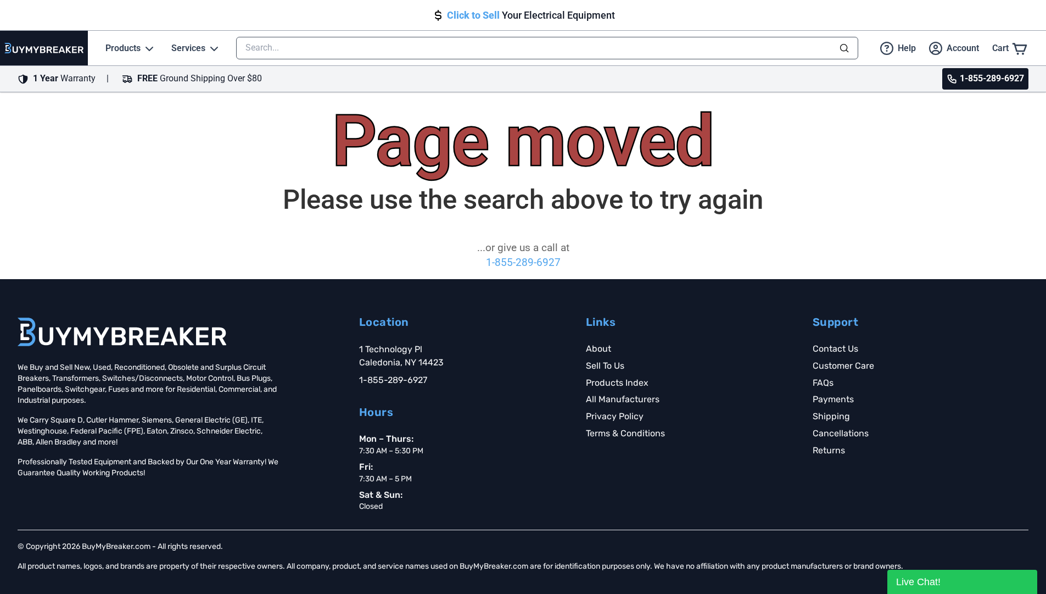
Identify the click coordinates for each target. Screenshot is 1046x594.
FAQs (823, 383)
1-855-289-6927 (523, 263)
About (598, 348)
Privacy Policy (615, 416)
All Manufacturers (622, 399)
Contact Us (835, 348)
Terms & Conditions (625, 433)
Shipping (831, 416)
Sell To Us (605, 365)
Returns (829, 450)
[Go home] (122, 331)
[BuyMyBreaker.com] (44, 48)
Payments (833, 399)
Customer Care (843, 365)
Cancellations (841, 433)
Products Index (617, 383)
